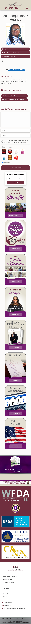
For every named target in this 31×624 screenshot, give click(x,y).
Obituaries (6, 594)
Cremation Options (8, 582)
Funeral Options (7, 579)
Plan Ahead (6, 588)
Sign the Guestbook (9, 56)
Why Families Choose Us (9, 576)
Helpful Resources (8, 591)
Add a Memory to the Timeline (12, 52)
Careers (5, 596)
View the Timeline (10, 96)
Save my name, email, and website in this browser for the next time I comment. (15, 141)
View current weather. (16, 70)
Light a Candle (8, 49)
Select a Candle (7, 147)
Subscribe (15, 182)
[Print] (2, 61)
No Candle (6, 162)
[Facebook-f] (14, 613)
